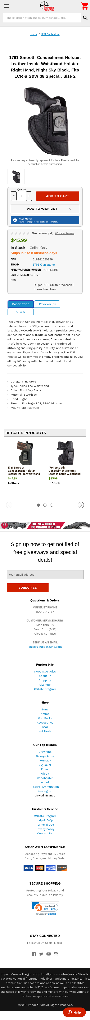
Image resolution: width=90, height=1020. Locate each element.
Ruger (45, 769)
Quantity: (22, 189)
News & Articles (45, 671)
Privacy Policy (45, 829)
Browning (45, 752)
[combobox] (42, 17)
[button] (45, 909)
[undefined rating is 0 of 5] (21, 233)
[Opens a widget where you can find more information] (74, 1013)
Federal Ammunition (45, 787)
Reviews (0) (47, 304)
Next (81, 505)
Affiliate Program (45, 689)
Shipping (45, 680)
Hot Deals (45, 731)
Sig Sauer (45, 765)
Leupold (45, 782)
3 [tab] (51, 505)
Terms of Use (45, 824)
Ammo (45, 714)
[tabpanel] (24, 469)
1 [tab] (38, 505)
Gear (45, 727)
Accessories (45, 722)
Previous (9, 505)
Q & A (20, 312)
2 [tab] (44, 505)
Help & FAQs (45, 820)
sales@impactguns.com (45, 647)
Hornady (45, 760)
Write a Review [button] (64, 233)
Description (20, 304)
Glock (45, 773)
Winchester (45, 778)
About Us (45, 676)
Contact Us (45, 833)
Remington (45, 791)
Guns (45, 709)
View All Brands (45, 795)
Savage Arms (45, 756)
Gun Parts (45, 718)
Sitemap (45, 684)
